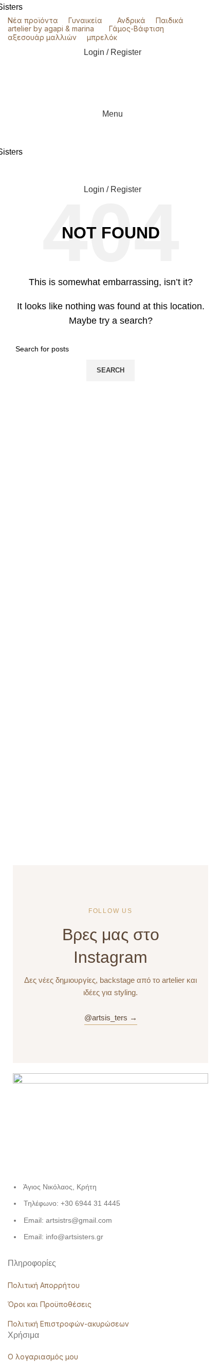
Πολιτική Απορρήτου (44, 1285)
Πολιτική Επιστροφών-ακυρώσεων (68, 1323)
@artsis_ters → (110, 1017)
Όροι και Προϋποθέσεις (49, 1304)
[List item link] (110, 1217)
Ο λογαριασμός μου (43, 1356)
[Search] (110, 93)
